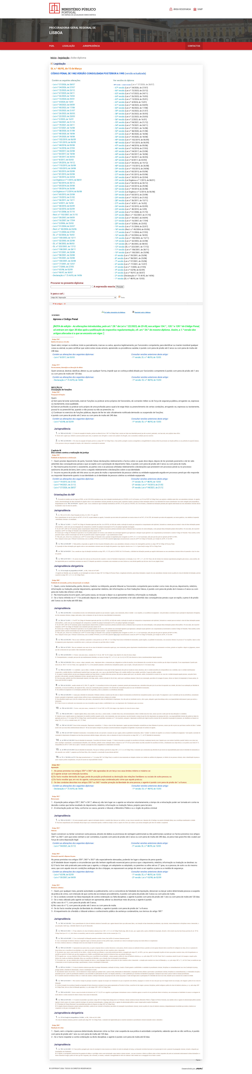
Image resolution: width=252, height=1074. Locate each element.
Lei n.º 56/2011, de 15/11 (64, 200)
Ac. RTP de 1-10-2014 (64, 967)
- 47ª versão (119, 145)
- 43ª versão (119, 157)
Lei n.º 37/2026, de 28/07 (64, 84)
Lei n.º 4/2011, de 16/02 (63, 203)
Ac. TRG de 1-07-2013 (64, 647)
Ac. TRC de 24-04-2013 (65, 441)
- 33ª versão (119, 186)
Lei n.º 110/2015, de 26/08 (64, 165)
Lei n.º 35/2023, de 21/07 (64, 110)
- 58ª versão (119, 114)
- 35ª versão (119, 180)
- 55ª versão (119, 122)
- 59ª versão (119, 111)
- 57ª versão (119, 116)
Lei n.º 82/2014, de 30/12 (64, 183)
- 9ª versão (119, 255)
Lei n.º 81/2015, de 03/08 (64, 174)
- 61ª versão (119, 105)
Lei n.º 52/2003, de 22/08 (64, 241)
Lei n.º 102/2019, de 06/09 (64, 139)
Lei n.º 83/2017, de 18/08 (64, 154)
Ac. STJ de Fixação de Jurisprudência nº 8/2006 (71, 1017)
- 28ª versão (119, 200)
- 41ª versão (119, 163)
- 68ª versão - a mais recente (122, 84)
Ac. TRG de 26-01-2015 (66, 708)
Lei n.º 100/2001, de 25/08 (64, 261)
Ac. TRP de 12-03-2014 (65, 948)
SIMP (200, 9)
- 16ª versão (119, 235)
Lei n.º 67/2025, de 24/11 (64, 93)
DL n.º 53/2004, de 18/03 (63, 235)
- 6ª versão (119, 264)
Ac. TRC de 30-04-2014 (65, 655)
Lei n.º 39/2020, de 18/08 (64, 136)
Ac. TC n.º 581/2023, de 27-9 (67, 757)
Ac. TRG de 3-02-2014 (64, 685)
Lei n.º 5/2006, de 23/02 (63, 223)
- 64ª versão (119, 96)
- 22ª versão (119, 218)
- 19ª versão (119, 226)
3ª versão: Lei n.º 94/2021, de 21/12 (147, 487)
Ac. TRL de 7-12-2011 (64, 524)
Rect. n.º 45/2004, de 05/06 (65, 229)
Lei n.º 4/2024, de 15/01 (63, 102)
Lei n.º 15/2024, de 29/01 (64, 99)
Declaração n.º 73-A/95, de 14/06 (67, 275)
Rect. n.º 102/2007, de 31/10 (65, 214)
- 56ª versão (119, 119)
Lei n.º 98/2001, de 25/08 (64, 255)
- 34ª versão (119, 183)
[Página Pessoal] (72, 9)
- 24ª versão (119, 212)
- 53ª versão (119, 128)
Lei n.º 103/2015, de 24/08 (64, 168)
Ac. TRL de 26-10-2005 (65, 938)
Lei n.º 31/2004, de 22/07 (64, 226)
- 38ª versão (119, 171)
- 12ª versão (119, 247)
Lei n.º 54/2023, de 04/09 (64, 105)
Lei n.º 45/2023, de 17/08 (64, 107)
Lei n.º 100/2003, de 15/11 (64, 238)
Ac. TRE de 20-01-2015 (66, 713)
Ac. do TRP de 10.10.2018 (67, 749)
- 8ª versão (119, 258)
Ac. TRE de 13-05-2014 (65, 670)
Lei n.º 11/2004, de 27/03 (64, 232)
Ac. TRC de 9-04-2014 (71, 503)
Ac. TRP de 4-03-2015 (64, 992)
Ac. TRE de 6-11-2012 (64, 931)
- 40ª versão (119, 166)
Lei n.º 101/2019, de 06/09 (64, 142)
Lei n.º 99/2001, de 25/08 (64, 258)
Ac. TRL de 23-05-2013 (65, 639)
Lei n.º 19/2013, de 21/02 (64, 197)
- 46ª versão (119, 148)
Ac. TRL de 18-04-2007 (65, 544)
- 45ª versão (119, 151)
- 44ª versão (119, 154)
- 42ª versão (119, 160)
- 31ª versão (119, 192)
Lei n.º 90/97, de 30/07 (63, 272)
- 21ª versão (119, 221)
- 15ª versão (119, 238)
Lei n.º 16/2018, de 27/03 (64, 148)
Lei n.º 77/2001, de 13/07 (64, 264)
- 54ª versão (119, 125)
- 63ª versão (119, 99)
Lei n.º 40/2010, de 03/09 (64, 206)
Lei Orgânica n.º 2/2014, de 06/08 (67, 191)
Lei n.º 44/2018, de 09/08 (64, 145)
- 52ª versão (119, 131)
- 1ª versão (119, 278)
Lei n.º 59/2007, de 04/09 (64, 217)
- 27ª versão (119, 203)
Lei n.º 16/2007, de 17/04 (64, 220)
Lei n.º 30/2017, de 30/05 (64, 157)
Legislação (68, 46)
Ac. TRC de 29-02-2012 (65, 613)
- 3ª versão (119, 273)
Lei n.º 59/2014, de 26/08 (64, 188)
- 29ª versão (119, 197)
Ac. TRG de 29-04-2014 (65, 662)
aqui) (115, 538)
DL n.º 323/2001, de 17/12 (64, 246)
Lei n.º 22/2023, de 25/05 (64, 116)
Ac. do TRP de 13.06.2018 (67, 740)
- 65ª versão (119, 93)
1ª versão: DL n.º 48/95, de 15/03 (146, 357)
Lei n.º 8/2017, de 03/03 (63, 160)
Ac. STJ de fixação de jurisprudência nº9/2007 (70, 570)
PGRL (51, 46)
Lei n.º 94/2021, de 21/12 (64, 122)
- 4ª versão (119, 270)
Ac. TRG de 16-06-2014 (65, 695)
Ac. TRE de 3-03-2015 (64, 820)
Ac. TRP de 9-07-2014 (64, 559)
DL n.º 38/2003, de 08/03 (63, 243)
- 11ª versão (119, 249)
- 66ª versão (119, 90)
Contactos (194, 46)
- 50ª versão (119, 137)
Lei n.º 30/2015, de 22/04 (64, 177)
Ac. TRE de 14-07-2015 (65, 1000)
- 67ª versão (119, 87)
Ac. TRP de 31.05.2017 (66, 725)
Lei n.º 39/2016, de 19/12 (64, 162)
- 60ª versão (119, 108)
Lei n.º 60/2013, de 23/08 (64, 194)
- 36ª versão (119, 177)
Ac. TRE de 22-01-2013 (65, 433)
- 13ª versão (119, 244)
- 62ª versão (119, 102)
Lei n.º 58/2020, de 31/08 (64, 131)
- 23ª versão (119, 215)
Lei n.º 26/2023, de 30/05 (64, 113)
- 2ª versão (119, 275)
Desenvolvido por (189, 1069)
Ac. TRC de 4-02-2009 (64, 1049)
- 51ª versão (119, 134)
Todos (123, 297)
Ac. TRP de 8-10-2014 (64, 980)
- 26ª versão (119, 206)
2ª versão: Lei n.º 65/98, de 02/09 (146, 877)
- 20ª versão (119, 223)
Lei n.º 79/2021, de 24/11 (64, 125)
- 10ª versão (119, 252)
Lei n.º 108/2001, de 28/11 (64, 249)
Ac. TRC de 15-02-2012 (65, 923)
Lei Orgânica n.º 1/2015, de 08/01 (67, 180)
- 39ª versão (119, 168)
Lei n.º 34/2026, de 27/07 (64, 87)
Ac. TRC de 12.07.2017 (66, 733)
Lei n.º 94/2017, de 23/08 (64, 151)
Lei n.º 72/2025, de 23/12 (64, 90)
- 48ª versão (119, 142)
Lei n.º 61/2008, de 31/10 (64, 212)
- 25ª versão (119, 209)
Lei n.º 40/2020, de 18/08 (64, 134)
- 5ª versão (119, 267)
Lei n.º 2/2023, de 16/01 (63, 119)
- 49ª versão (119, 140)
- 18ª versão (119, 229)
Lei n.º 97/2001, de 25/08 (64, 252)
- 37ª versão (119, 174)
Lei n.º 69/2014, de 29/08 (64, 186)
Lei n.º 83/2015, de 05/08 (64, 171)
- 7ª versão (119, 261)
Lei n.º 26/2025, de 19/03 (64, 96)
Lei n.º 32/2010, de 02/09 (64, 209)
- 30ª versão (119, 195)
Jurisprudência (91, 46)
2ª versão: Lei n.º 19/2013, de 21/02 (147, 484)
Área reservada (182, 9)
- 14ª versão (119, 241)
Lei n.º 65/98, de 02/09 (63, 269)
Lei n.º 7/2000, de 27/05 (63, 267)
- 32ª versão (119, 189)
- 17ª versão (119, 232)
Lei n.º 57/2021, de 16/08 (64, 128)
